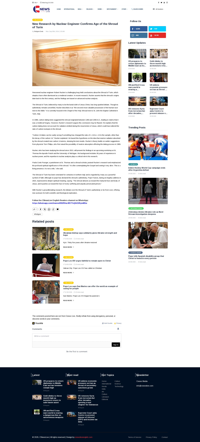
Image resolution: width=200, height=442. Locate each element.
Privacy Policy (151, 437)
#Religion (37, 214)
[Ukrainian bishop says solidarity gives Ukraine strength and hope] (46, 238)
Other (124, 9)
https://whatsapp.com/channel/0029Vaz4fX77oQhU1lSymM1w (59, 203)
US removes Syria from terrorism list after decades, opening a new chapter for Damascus (88, 400)
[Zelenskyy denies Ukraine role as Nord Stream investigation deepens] (148, 191)
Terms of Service (134, 437)
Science (118, 384)
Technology (119, 386)
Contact (165, 437)
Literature (105, 397)
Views (100, 9)
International (69, 9)
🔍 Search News (137, 9)
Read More (67, 247)
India (79, 9)
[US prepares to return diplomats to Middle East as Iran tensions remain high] (137, 53)
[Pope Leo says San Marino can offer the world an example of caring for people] (46, 292)
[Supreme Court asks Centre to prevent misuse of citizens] (159, 101)
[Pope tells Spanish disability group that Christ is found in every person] (148, 235)
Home (59, 9)
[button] (35, 2)
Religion (89, 9)
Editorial (105, 399)
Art (103, 392)
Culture (104, 394)
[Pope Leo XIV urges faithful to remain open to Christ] (46, 265)
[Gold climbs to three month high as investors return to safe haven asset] (159, 53)
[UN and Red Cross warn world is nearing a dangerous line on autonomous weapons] (137, 77)
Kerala (104, 386)
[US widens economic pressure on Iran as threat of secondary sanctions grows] (159, 77)
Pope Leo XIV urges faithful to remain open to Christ (87, 261)
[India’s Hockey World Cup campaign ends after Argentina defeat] (148, 147)
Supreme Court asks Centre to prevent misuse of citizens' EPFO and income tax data (87, 417)
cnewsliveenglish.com (83, 437)
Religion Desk (38, 31)
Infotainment (112, 9)
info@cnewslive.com (144, 386)
